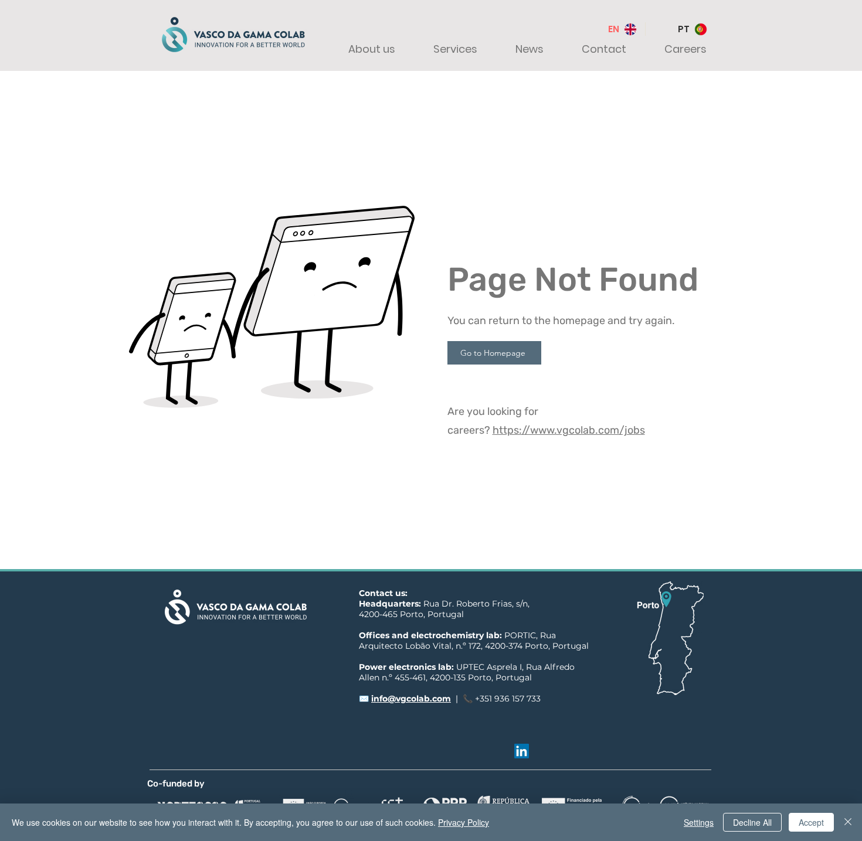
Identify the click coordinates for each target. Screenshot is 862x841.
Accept (811, 822)
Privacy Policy (463, 822)
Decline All (752, 822)
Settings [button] (699, 822)
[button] (361, 48)
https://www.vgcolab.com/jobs (569, 430)
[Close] (848, 822)
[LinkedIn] (521, 751)
